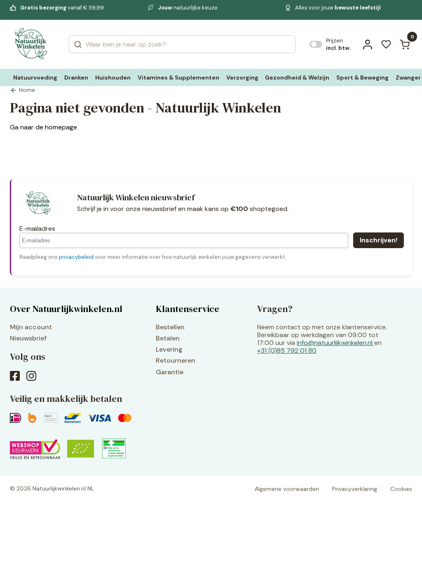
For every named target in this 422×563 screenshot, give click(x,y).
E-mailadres (37, 228)
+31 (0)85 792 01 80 (286, 350)
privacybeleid (76, 256)
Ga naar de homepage (43, 127)
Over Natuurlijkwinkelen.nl (66, 309)
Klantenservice (187, 309)
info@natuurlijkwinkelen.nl (335, 342)
